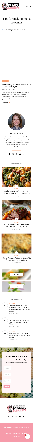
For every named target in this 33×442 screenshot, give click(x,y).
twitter (13, 154)
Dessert (5, 80)
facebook (9, 154)
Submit (7, 386)
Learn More (16, 150)
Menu (30, 6)
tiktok (23, 154)
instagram (16, 154)
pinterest (20, 154)
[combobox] (6, 381)
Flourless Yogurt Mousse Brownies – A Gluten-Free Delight (16, 86)
